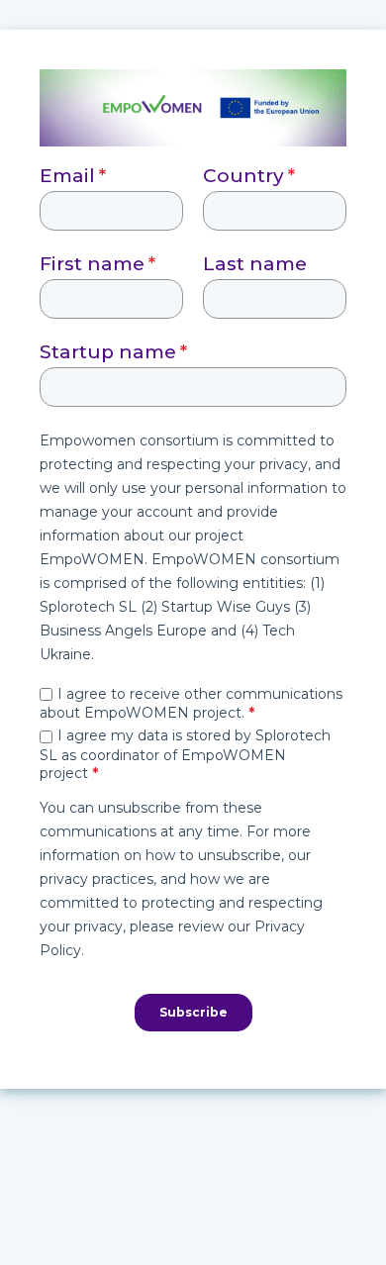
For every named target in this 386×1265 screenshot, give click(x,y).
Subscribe (193, 1012)
